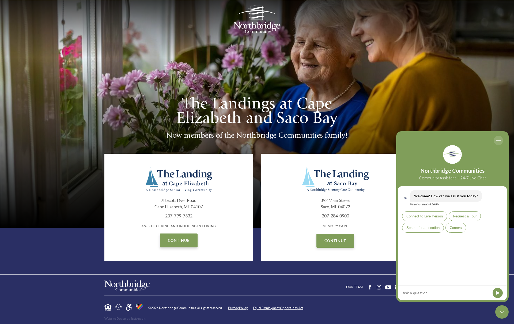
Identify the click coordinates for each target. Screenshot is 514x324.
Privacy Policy (238, 308)
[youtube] (388, 287)
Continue (178, 240)
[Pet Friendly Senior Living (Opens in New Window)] (118, 307)
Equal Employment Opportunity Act (278, 308)
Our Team (354, 287)
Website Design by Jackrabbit (124, 318)
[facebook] (370, 287)
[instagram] (379, 287)
